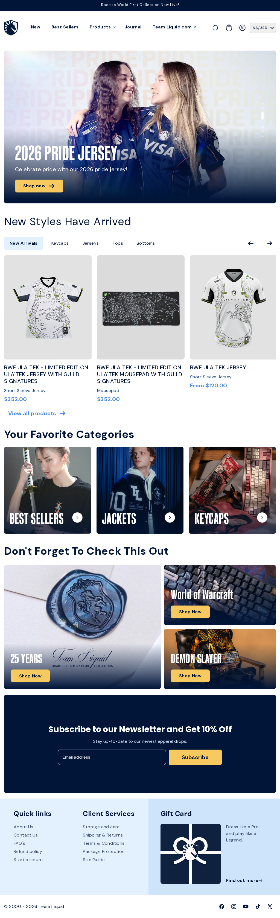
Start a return (28, 860)
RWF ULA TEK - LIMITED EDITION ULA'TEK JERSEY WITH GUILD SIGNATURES (46, 374)
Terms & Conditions (103, 843)
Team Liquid (51, 906)
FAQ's (19, 843)
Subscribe (195, 757)
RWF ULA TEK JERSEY (218, 367)
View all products (32, 413)
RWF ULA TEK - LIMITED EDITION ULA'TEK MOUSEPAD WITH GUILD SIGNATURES (139, 374)
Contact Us (26, 835)
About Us (23, 827)
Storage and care (101, 827)
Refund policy (28, 851)
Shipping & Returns (103, 835)
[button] (101, 27)
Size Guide (94, 860)
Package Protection (103, 851)
